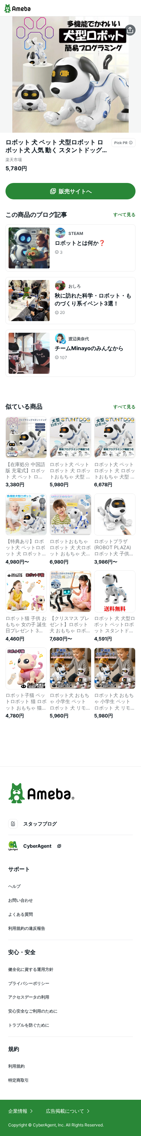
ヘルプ (14, 886)
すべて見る (124, 214)
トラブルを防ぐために (28, 1025)
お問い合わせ (20, 900)
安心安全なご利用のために (32, 1011)
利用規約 (16, 1066)
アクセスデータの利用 (28, 997)
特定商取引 (18, 1080)
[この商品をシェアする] (130, 30)
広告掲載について (65, 1111)
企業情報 (17, 1111)
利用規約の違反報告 (26, 928)
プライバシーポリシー (28, 983)
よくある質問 (20, 914)
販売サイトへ (75, 191)
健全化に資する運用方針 (30, 969)
